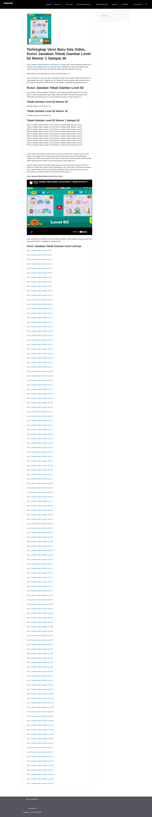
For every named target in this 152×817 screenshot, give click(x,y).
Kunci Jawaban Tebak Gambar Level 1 (39, 250)
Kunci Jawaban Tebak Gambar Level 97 (40, 680)
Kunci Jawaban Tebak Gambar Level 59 (40, 510)
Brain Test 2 (69, 4)
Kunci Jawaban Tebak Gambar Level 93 (40, 662)
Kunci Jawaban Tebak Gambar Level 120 (40, 783)
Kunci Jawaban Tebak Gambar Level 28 (40, 371)
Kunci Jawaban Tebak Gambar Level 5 (39, 268)
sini (69, 73)
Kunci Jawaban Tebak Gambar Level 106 (40, 721)
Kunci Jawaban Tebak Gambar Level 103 (40, 707)
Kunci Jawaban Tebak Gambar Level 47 (40, 456)
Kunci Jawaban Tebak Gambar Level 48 (40, 461)
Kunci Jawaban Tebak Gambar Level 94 (40, 667)
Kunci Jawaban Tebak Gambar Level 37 (40, 412)
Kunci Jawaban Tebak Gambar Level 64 (40, 532)
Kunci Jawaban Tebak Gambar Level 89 (40, 644)
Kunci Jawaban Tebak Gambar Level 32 (40, 389)
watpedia (8, 3)
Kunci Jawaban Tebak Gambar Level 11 (40, 295)
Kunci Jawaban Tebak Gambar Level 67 (40, 546)
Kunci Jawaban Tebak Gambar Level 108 (40, 730)
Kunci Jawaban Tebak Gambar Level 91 (40, 653)
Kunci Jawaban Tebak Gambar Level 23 (40, 349)
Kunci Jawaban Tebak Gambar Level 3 (39, 259)
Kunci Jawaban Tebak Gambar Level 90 (40, 649)
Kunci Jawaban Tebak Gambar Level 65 (40, 537)
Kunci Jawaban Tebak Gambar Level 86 (40, 631)
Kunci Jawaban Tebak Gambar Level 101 (40, 698)
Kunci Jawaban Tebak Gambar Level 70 (40, 559)
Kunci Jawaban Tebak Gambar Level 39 (40, 420)
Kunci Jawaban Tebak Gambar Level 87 (40, 635)
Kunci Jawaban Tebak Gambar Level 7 (39, 277)
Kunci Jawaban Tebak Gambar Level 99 (40, 689)
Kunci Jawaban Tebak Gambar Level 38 (40, 416)
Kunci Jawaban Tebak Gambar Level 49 (40, 465)
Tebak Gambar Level (102, 4)
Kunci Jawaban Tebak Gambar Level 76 (40, 586)
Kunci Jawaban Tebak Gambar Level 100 (40, 694)
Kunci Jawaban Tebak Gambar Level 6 (39, 273)
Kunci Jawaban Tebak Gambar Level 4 (39, 264)
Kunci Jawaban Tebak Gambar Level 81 (40, 609)
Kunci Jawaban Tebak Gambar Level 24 (40, 353)
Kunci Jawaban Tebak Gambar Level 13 (40, 304)
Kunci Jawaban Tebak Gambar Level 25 (40, 358)
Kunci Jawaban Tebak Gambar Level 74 (40, 577)
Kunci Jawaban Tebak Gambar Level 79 (40, 600)
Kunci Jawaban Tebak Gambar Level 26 (40, 362)
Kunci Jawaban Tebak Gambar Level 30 (40, 380)
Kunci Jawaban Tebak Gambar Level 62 (40, 523)
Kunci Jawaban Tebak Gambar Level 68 (40, 550)
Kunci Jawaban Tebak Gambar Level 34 (40, 398)
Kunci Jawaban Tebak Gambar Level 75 (40, 582)
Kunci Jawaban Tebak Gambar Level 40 (40, 425)
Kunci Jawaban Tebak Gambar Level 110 (40, 738)
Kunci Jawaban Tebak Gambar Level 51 (40, 474)
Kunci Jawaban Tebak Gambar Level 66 (40, 541)
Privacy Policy (138, 4)
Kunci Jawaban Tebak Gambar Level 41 (40, 429)
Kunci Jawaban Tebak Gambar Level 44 (40, 443)
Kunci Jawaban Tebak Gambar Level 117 (40, 770)
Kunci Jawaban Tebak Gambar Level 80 (40, 604)
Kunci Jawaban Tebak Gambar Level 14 (40, 309)
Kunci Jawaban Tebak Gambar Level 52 (40, 479)
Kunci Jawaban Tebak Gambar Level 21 (40, 340)
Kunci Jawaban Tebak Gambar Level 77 (40, 591)
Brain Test (57, 4)
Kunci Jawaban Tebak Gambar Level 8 (39, 282)
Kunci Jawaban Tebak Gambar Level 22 (40, 344)
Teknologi (114, 4)
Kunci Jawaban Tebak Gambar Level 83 (40, 618)
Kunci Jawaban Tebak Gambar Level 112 (40, 747)
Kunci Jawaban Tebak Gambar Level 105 (40, 716)
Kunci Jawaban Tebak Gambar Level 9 (39, 286)
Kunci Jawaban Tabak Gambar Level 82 (40, 613)
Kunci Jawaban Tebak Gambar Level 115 (40, 761)
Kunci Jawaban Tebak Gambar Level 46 (40, 452)
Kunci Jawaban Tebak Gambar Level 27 (40, 367)
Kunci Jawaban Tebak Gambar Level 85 (40, 627)
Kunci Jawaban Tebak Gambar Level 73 (40, 573)
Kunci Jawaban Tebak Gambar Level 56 (40, 497)
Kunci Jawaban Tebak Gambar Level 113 (40, 752)
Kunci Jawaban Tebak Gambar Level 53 (40, 483)
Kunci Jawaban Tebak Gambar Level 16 (40, 317)
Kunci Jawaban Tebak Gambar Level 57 (40, 501)
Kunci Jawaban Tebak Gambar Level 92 (40, 658)
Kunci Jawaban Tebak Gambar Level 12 (40, 300)
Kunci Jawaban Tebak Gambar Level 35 (40, 403)
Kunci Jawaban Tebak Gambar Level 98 (40, 685)
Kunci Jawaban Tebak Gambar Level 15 (40, 313)
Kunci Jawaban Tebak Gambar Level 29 (40, 376)
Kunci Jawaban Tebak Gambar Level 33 (40, 394)
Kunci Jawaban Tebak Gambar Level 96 (40, 676)
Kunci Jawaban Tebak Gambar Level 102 (40, 703)
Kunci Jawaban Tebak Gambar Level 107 (40, 725)
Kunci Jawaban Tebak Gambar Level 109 (40, 734)
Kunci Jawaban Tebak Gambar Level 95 (40, 671)
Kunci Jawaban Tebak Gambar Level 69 (40, 555)
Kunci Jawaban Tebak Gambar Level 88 (40, 640)
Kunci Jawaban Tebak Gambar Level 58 (40, 506)
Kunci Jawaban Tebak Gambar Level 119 (40, 779)
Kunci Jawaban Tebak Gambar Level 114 (40, 756)
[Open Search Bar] (146, 4)
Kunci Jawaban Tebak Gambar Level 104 (40, 712)
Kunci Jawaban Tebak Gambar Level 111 (40, 743)
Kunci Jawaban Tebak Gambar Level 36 (40, 407)
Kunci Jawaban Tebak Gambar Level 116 (40, 765)
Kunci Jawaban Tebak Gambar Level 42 (40, 434)
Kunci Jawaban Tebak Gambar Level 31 (40, 385)
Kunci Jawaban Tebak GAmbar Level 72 (40, 568)
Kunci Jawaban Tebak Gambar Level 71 (40, 564)
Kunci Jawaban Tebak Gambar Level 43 (40, 438)
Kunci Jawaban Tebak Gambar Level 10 (40, 291)
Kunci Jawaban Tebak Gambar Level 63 (40, 528)
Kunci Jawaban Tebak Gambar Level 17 (40, 322)
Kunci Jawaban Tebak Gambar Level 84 (40, 622)
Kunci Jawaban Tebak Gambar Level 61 (40, 519)
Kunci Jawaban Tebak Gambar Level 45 (40, 447)
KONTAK (125, 4)
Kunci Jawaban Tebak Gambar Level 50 (40, 470)
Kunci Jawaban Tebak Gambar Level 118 (40, 774)
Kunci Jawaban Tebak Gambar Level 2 (39, 255)
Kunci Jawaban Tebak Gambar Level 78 (40, 595)
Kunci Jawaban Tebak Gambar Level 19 (40, 331)
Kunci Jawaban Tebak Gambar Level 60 (40, 515)
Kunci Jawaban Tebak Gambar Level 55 (40, 492)
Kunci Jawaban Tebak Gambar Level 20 (40, 335)
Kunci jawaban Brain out (83, 4)
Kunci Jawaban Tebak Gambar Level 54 (40, 488)
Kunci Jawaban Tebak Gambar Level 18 (40, 326)
